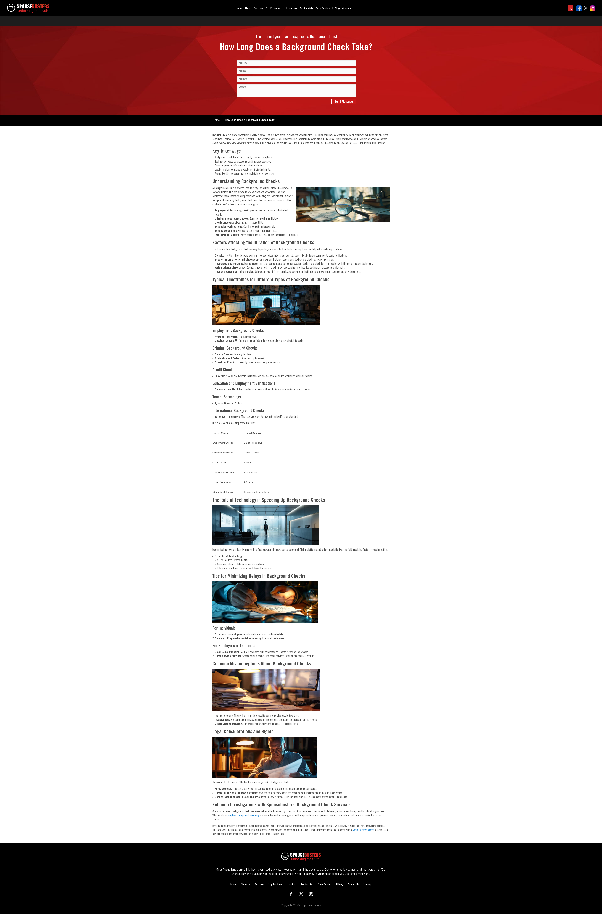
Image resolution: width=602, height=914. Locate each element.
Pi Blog (336, 8)
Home (239, 8)
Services (258, 8)
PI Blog (339, 884)
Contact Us (348, 8)
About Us (245, 884)
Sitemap (367, 884)
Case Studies (322, 8)
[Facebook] (291, 894)
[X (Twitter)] (301, 894)
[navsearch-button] (570, 8)
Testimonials (306, 8)
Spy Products (275, 884)
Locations (291, 8)
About (248, 8)
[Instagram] (311, 894)
